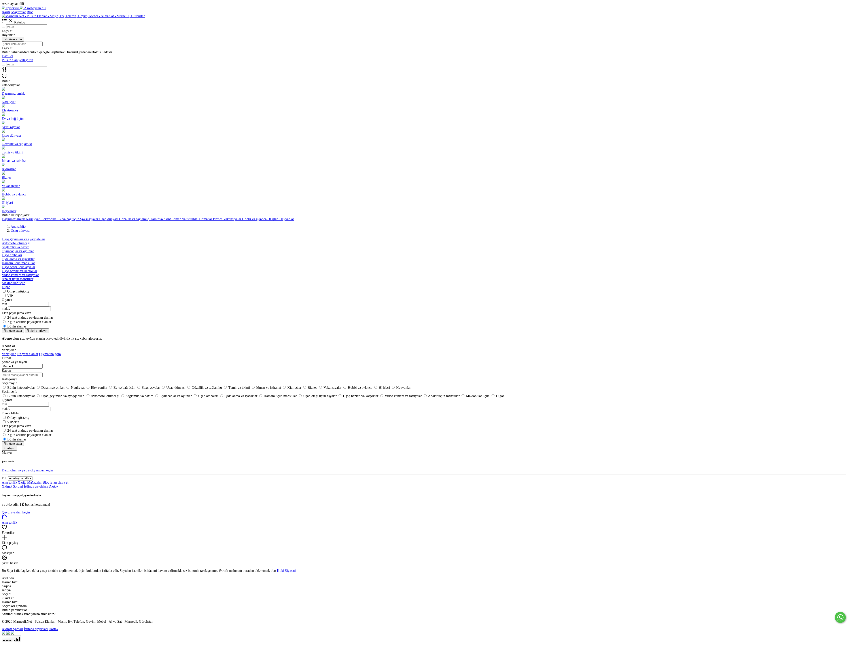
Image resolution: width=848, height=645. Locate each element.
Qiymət (7, 400)
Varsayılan (9, 354)
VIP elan (13, 422)
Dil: (4, 478)
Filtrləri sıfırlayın (36, 330)
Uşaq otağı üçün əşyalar (18, 267)
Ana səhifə (9, 482)
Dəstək (53, 486)
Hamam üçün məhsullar (18, 263)
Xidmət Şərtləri (12, 486)
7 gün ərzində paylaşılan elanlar (29, 322)
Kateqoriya (9, 379)
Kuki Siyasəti (286, 570)
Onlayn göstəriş (18, 291)
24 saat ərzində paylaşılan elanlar (30, 317)
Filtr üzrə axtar (13, 39)
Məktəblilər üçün (13, 283)
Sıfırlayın (9, 448)
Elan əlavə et (59, 482)
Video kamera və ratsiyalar (20, 275)
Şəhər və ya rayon (14, 362)
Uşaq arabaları (12, 255)
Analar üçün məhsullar (17, 279)
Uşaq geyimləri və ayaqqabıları (23, 239)
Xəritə (6, 12)
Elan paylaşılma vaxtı (17, 426)
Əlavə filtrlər (10, 413)
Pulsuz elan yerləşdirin (17, 60)
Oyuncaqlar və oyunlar (18, 251)
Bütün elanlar (16, 326)
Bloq (30, 12)
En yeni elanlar (27, 354)
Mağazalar (18, 12)
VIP (10, 296)
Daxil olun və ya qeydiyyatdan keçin (27, 470)
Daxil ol (7, 56)
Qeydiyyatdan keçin (16, 512)
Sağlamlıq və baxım (15, 247)
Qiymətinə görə (50, 354)
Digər (6, 287)
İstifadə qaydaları (36, 486)
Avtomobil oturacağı (16, 243)
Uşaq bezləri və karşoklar (19, 271)
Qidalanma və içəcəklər (18, 259)
